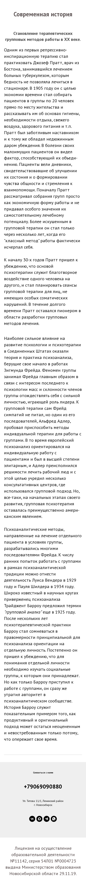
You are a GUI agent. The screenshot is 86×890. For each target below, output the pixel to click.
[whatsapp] (54, 819)
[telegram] (47, 819)
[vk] (32, 819)
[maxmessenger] (39, 819)
